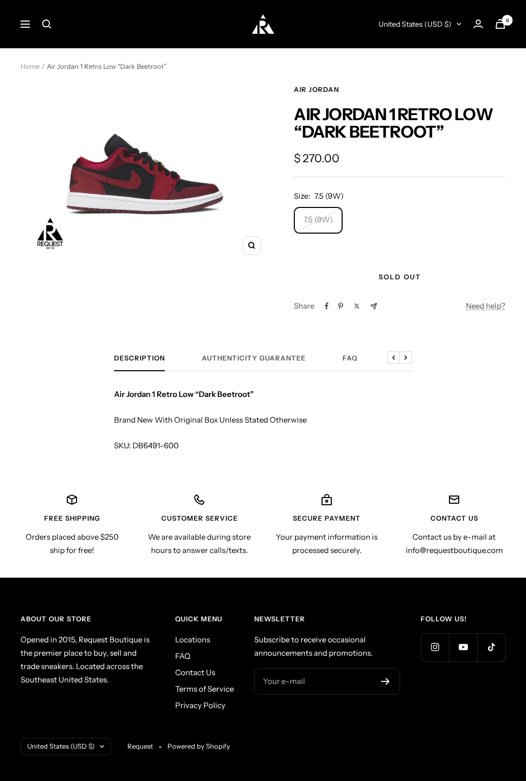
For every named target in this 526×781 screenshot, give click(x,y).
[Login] (478, 24)
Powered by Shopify (198, 746)
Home (30, 66)
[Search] (46, 24)
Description (139, 358)
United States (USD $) (415, 24)
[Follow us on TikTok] (491, 647)
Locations (192, 639)
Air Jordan (316, 89)
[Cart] (500, 24)
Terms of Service (204, 689)
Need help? (485, 306)
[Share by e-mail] (373, 306)
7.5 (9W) (318, 219)
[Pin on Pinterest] (340, 306)
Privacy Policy (200, 705)
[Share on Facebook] (327, 306)
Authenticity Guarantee (254, 358)
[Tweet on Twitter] (356, 306)
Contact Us (195, 672)
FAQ (350, 358)
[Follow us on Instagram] (435, 647)
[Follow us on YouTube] (463, 647)
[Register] (385, 681)
